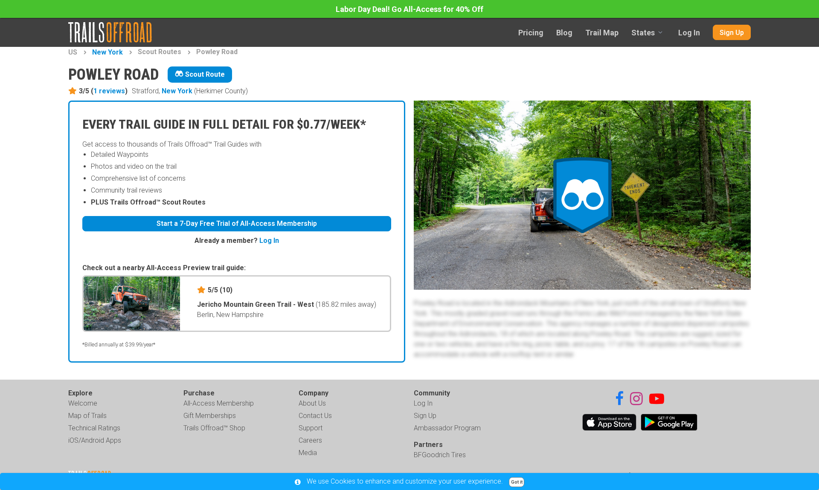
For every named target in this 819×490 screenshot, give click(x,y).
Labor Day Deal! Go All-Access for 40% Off (409, 9)
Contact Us (315, 416)
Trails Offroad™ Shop (214, 428)
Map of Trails (87, 416)
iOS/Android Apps (94, 440)
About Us (312, 403)
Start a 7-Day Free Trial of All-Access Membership (237, 223)
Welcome (82, 403)
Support (310, 428)
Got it (517, 482)
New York (107, 52)
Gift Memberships (209, 416)
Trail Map (602, 32)
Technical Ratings (94, 428)
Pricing (530, 32)
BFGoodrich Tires (440, 455)
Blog (564, 32)
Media (308, 453)
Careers (310, 440)
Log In (689, 32)
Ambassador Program (447, 428)
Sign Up (732, 33)
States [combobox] (643, 32)
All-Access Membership (218, 403)
